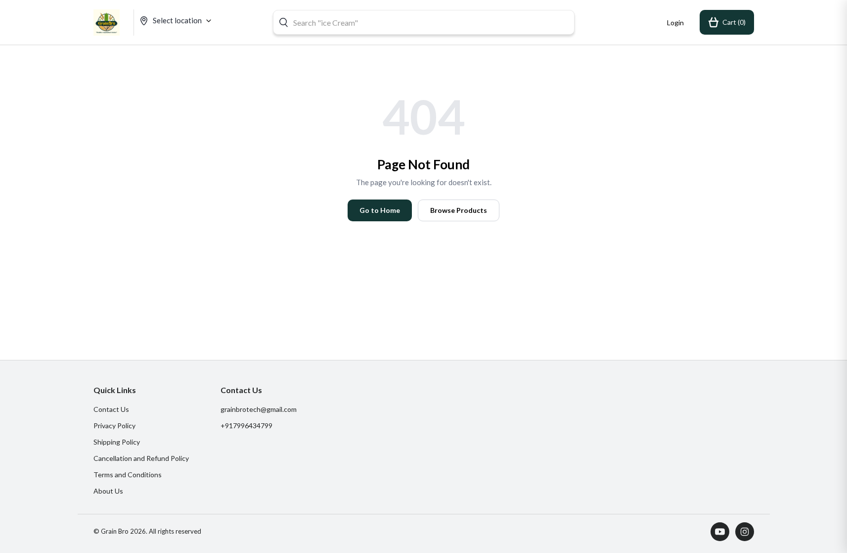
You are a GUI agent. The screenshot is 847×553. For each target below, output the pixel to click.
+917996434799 (246, 425)
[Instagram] (744, 531)
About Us (108, 491)
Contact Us (111, 409)
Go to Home (379, 210)
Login (675, 22)
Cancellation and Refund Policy (141, 458)
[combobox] (423, 22)
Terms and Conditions (127, 474)
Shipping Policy (116, 442)
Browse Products (458, 210)
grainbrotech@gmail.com (259, 409)
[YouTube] (720, 531)
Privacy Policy (114, 425)
